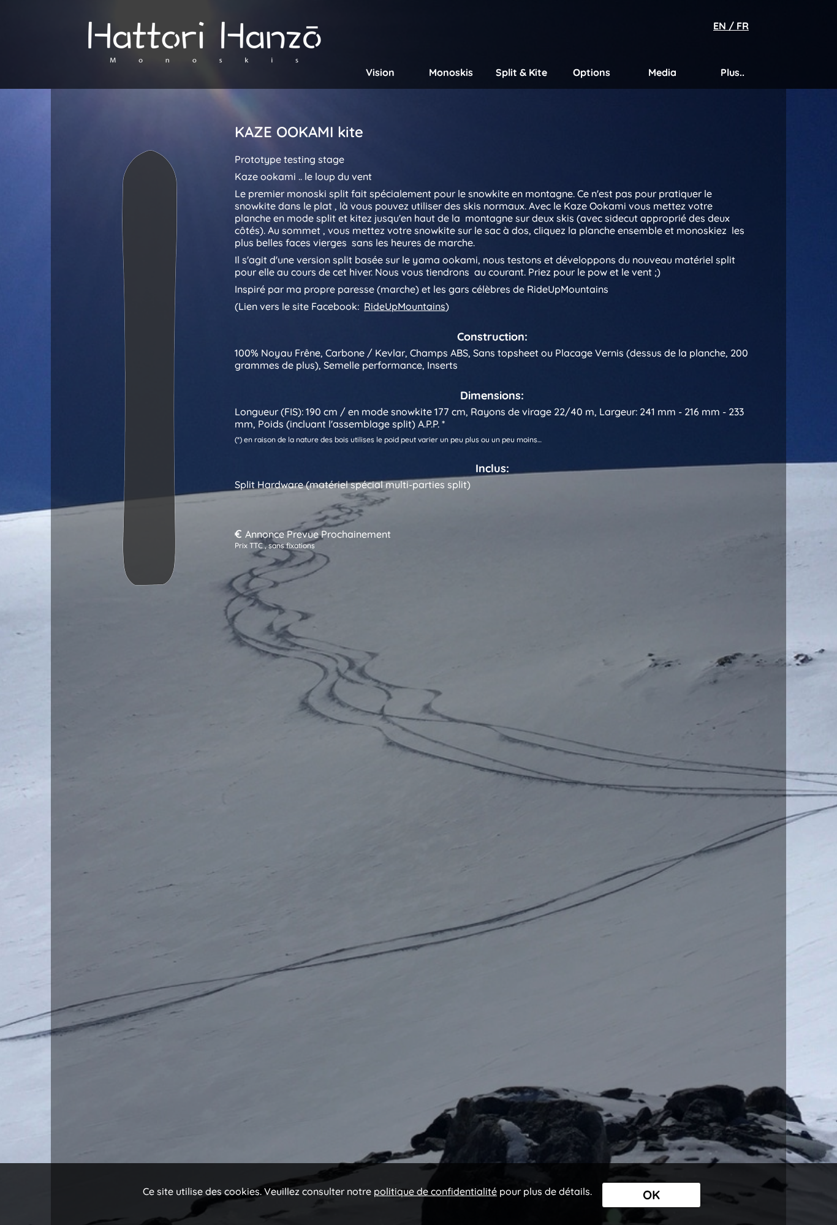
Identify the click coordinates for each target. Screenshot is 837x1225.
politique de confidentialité (435, 1191)
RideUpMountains (404, 306)
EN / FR (731, 26)
